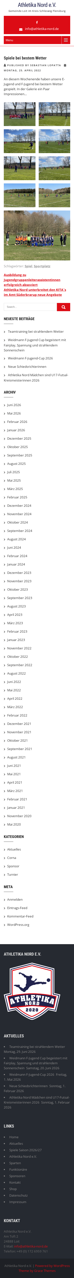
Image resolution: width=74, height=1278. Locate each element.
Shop (13, 1189)
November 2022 (19, 648)
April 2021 (14, 782)
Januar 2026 (16, 430)
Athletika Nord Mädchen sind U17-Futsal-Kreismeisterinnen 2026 (36, 1099)
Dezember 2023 (19, 572)
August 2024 (16, 539)
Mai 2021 (14, 774)
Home (14, 1137)
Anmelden (15, 899)
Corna (11, 857)
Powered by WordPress (52, 1266)
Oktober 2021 (17, 740)
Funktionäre (18, 1169)
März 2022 (15, 707)
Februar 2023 (17, 631)
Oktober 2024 (17, 522)
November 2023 (19, 581)
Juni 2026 (14, 405)
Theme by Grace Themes (37, 1270)
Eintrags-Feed (17, 908)
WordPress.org (18, 924)
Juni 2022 (14, 682)
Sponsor (13, 866)
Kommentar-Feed (20, 916)
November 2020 (19, 816)
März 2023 (15, 623)
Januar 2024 (16, 564)
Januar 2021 (16, 807)
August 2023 (16, 606)
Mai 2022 (14, 690)
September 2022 (19, 665)
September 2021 (19, 749)
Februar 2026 (17, 421)
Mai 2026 (14, 413)
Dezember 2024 (19, 505)
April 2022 (14, 698)
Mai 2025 (14, 480)
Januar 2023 (16, 640)
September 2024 (19, 531)
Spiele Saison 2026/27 (25, 1150)
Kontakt (15, 1182)
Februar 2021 (17, 799)
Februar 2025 (17, 497)
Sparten (15, 1163)
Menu (9, 40)
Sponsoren (17, 1176)
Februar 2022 (17, 715)
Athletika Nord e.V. (37, 5)
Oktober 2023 (17, 589)
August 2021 (16, 757)
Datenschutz (18, 1195)
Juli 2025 (13, 472)
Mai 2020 (14, 824)
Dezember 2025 (19, 438)
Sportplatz (42, 266)
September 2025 (19, 455)
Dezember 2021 (19, 723)
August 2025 (16, 463)
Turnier (12, 874)
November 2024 (19, 514)
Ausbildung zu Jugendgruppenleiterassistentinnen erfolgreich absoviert (32, 280)
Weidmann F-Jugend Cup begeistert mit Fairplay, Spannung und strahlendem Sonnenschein (35, 345)
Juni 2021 (14, 765)
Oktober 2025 (17, 447)
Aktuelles (14, 849)
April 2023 (14, 614)
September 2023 (19, 598)
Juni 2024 (14, 547)
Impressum (17, 1202)
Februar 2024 (17, 556)
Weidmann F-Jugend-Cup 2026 (30, 358)
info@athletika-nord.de (42, 29)
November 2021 (19, 732)
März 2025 (15, 489)
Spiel (28, 266)
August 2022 (16, 673)
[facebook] (37, 22)
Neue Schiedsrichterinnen (27, 366)
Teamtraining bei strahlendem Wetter (36, 331)
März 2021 (15, 791)
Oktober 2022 (17, 656)
